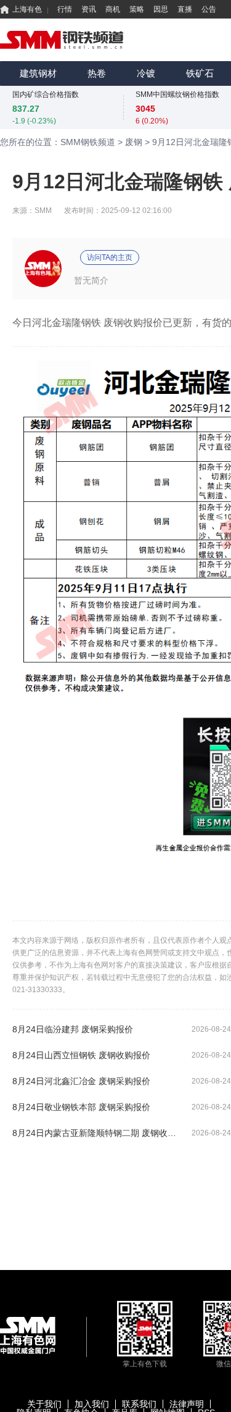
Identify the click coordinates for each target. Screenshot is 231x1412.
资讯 (88, 9)
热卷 (96, 73)
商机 (112, 9)
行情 (64, 9)
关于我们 (44, 1404)
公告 (208, 9)
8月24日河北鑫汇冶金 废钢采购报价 (81, 1081)
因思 (160, 9)
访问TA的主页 (109, 257)
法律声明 (186, 1404)
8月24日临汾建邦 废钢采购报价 (72, 1029)
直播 (184, 9)
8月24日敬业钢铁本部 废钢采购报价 (81, 1107)
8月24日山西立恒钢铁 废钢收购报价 (81, 1055)
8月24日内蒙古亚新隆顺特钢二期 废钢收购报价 (97, 1133)
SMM (43, 210)
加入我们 (92, 1404)
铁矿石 (200, 73)
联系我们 (139, 1404)
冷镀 (146, 73)
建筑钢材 (38, 73)
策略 (136, 9)
